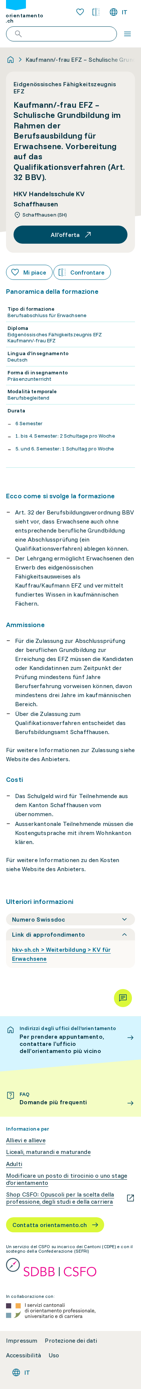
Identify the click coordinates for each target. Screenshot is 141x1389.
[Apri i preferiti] (80, 12)
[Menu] (127, 33)
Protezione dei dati (71, 1340)
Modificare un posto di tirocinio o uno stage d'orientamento (66, 1179)
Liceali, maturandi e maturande (48, 1151)
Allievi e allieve (25, 1140)
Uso (54, 1355)
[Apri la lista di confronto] (95, 12)
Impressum (21, 1340)
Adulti (14, 1164)
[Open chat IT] (123, 998)
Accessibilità (23, 1355)
